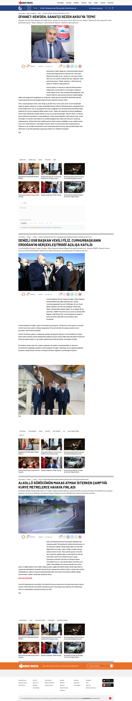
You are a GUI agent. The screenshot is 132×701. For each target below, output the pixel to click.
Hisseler (62, 685)
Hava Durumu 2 (22, 683)
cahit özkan (23, 431)
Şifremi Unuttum (91, 688)
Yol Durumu (21, 685)
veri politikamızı (86, 698)
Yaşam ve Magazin (31, 13)
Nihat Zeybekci (56, 431)
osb (64, 431)
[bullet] (42, 223)
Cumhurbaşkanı (32, 431)
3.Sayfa (35, 479)
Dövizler (35, 685)
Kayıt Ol (88, 685)
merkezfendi (51, 620)
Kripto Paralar (64, 688)
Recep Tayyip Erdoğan (73, 431)
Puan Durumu (49, 685)
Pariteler (62, 690)
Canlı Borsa (48, 680)
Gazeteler (111, 3)
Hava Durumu (22, 680)
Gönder (24, 223)
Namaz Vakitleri (49, 683)
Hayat (39, 13)
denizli (40, 431)
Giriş (87, 683)
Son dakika (96, 8)
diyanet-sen (23, 159)
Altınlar (62, 680)
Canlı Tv (35, 680)
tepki (54, 159)
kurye (30, 620)
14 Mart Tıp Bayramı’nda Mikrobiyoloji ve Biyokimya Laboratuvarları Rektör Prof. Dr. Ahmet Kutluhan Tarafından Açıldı (59, 8)
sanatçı (40, 159)
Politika (35, 237)
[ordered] (40, 223)
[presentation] (24, 8)
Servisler (68, 3)
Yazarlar (102, 3)
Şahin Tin (22, 435)
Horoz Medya (21, 13)
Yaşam (96, 3)
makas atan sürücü (40, 620)
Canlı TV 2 (36, 683)
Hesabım (88, 680)
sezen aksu (48, 159)
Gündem (76, 3)
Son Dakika (60, 3)
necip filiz (47, 431)
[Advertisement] (11, 47)
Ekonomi (83, 3)
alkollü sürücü (23, 620)
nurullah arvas (32, 159)
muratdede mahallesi (62, 620)
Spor (90, 3)
